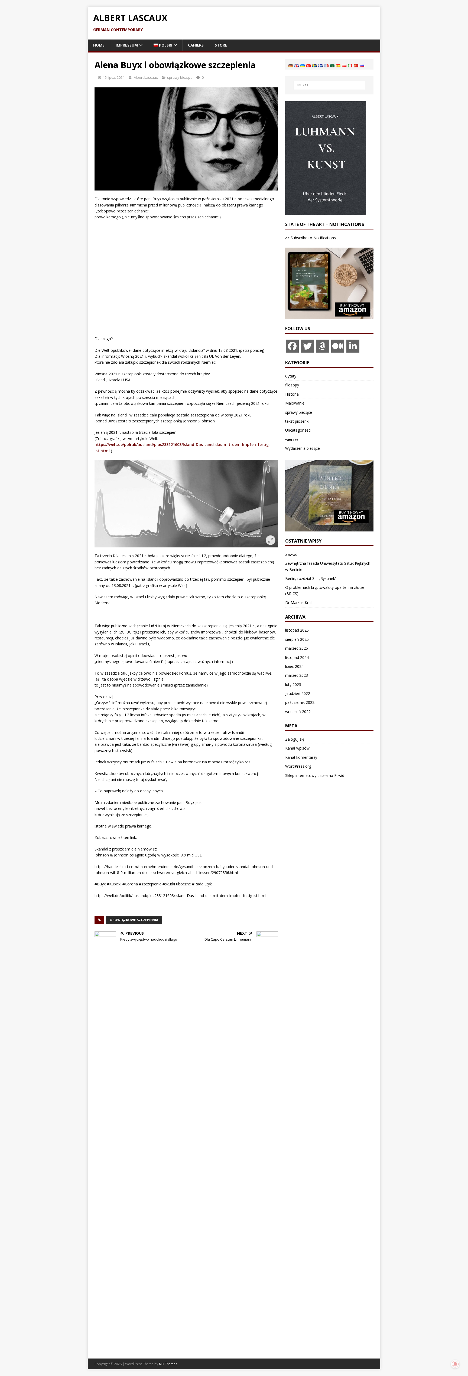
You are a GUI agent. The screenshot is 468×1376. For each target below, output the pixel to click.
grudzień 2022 (297, 693)
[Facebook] (292, 346)
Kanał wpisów (297, 748)
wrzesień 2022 (298, 711)
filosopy (292, 384)
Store (221, 45)
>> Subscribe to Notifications (310, 237)
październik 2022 (299, 702)
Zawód (291, 554)
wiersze (291, 439)
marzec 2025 (296, 648)
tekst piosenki (297, 421)
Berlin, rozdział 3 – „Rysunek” (310, 578)
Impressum (127, 45)
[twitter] (307, 346)
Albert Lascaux (146, 77)
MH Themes (168, 1364)
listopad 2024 (297, 657)
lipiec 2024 (294, 666)
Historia (292, 394)
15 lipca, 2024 (113, 77)
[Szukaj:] (329, 85)
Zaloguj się (294, 739)
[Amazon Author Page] (322, 346)
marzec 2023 (296, 675)
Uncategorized (298, 430)
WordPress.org (298, 766)
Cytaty (290, 376)
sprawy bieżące (180, 77)
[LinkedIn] (352, 346)
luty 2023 (293, 684)
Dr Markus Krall (298, 602)
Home (99, 45)
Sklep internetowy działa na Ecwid (314, 775)
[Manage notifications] (455, 1364)
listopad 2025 (297, 630)
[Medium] (337, 346)
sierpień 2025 (297, 639)
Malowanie (294, 403)
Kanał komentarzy (301, 757)
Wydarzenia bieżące (302, 448)
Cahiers (196, 45)
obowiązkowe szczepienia (134, 920)
